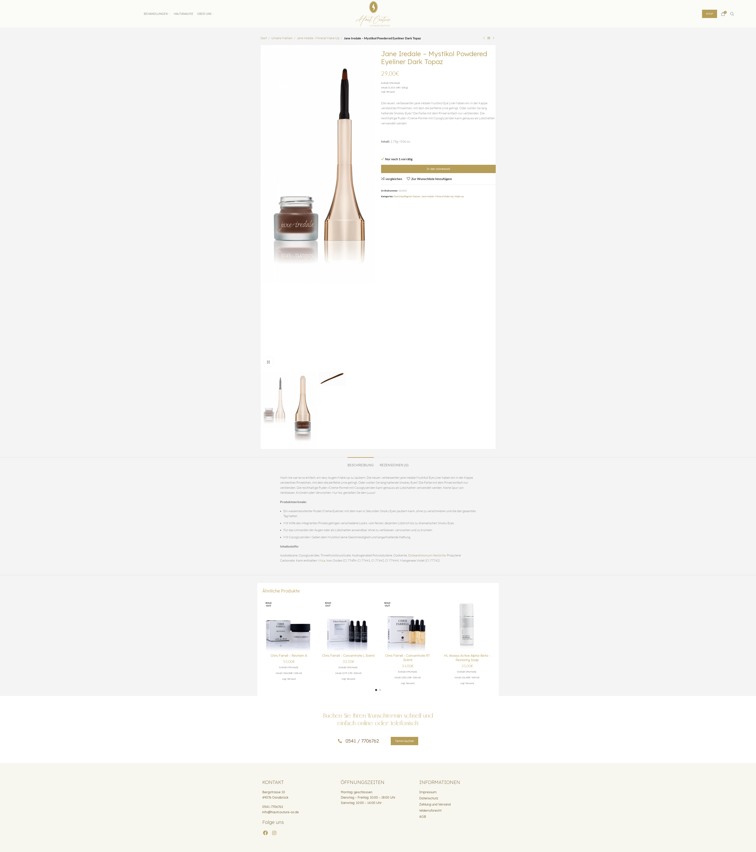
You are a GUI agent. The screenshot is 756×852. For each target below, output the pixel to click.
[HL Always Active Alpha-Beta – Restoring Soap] (467, 625)
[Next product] (493, 38)
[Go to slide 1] (376, 690)
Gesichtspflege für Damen (407, 196)
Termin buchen (404, 741)
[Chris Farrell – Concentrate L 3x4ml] (348, 625)
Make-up (459, 196)
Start (263, 38)
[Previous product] (484, 38)
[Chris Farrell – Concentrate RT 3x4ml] (408, 625)
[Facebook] (265, 832)
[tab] (360, 463)
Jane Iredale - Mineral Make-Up (318, 38)
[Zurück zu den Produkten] (488, 38)
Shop (709, 13)
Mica (321, 560)
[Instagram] (274, 832)
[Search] (732, 14)
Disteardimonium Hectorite (427, 555)
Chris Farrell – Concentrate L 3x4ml (348, 656)
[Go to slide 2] (380, 690)
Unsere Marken (282, 38)
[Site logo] (378, 13)
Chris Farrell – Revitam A (289, 656)
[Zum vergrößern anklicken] (268, 362)
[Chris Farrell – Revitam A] (289, 625)
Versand (390, 91)
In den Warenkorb (438, 169)
